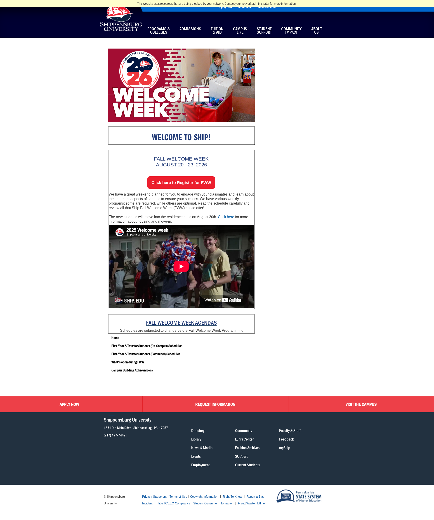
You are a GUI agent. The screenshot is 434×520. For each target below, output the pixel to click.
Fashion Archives (247, 447)
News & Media (201, 447)
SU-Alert (241, 456)
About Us (316, 30)
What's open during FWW (127, 362)
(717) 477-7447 (114, 435)
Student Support (264, 30)
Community (243, 430)
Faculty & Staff (290, 430)
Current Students (247, 464)
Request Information (215, 404)
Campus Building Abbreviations (132, 370)
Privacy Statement (154, 496)
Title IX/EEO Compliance (173, 503)
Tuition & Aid (217, 30)
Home (115, 337)
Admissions (190, 29)
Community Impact (291, 30)
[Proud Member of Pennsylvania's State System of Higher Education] (303, 496)
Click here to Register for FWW (181, 182)
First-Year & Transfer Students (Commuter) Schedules (145, 354)
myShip (284, 447)
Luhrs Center (244, 438)
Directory (197, 430)
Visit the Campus (361, 404)
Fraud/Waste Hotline (251, 503)
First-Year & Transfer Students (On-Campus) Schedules (146, 345)
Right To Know (232, 496)
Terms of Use (178, 496)
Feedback (286, 438)
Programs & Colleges (158, 30)
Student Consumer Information (213, 503)
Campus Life (240, 30)
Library (196, 438)
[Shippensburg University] (120, 20)
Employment (200, 464)
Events (196, 456)
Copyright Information (204, 496)
